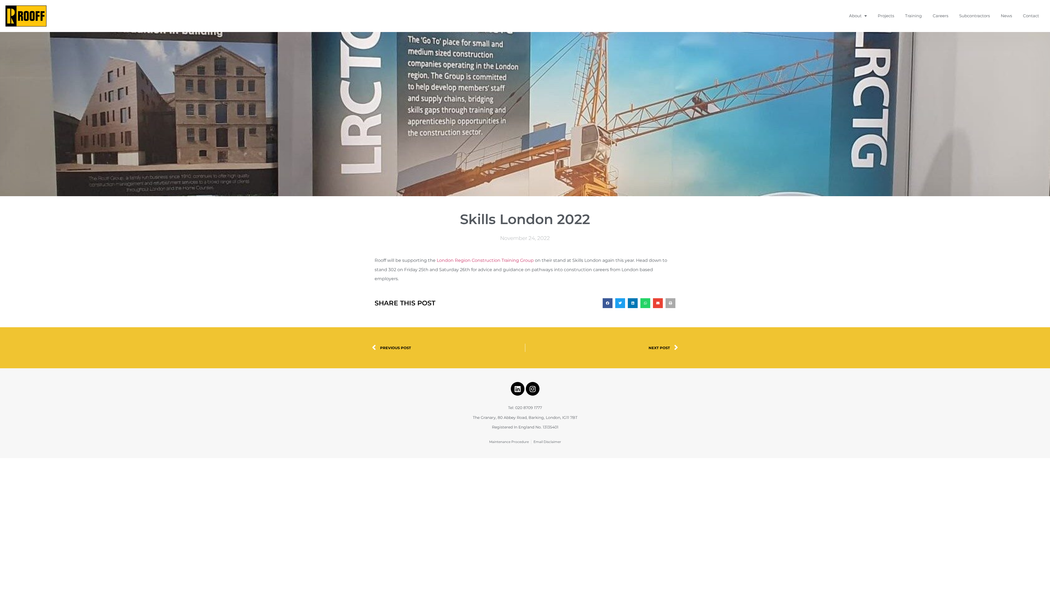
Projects (886, 15)
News (1006, 15)
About (855, 15)
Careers (940, 15)
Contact (1031, 15)
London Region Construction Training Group (485, 260)
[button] (607, 303)
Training (913, 15)
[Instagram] (532, 389)
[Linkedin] (517, 389)
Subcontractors (974, 15)
